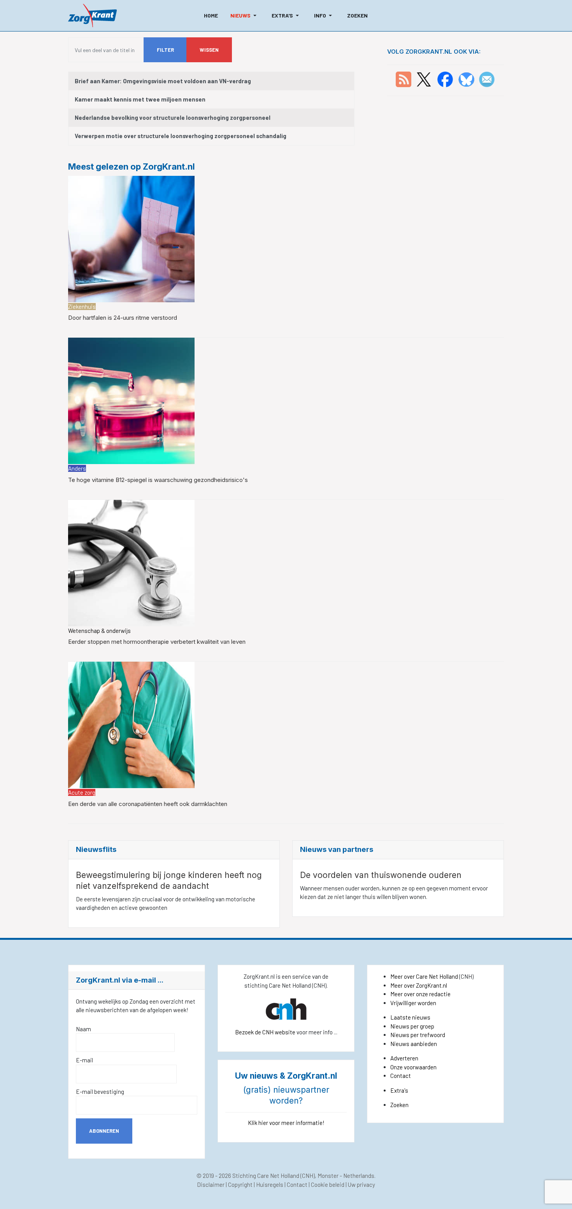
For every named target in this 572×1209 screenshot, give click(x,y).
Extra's (399, 1090)
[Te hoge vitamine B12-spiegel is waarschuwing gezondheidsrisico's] (131, 400)
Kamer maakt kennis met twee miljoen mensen (140, 99)
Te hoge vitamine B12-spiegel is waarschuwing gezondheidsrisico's (158, 480)
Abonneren (104, 1131)
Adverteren (404, 1058)
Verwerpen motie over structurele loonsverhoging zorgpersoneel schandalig (180, 135)
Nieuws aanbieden (413, 1043)
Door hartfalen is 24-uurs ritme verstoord (122, 317)
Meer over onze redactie (420, 993)
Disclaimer (211, 1184)
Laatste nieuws (410, 1017)
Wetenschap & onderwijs (99, 630)
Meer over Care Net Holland (424, 976)
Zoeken (399, 1104)
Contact (400, 1075)
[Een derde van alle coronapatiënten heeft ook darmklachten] (131, 723)
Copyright (240, 1184)
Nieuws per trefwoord (417, 1034)
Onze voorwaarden (413, 1067)
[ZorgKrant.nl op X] (424, 78)
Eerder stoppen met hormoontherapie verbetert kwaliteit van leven (157, 641)
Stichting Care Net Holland (265, 1175)
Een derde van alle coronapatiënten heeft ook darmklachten (147, 804)
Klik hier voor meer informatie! (286, 1122)
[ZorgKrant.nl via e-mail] (486, 78)
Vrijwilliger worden (413, 1002)
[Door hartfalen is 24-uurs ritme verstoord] (131, 238)
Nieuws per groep (412, 1026)
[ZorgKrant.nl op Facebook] (445, 78)
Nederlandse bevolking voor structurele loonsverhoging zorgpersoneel (172, 117)
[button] (244, 15)
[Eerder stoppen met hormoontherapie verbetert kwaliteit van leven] (131, 562)
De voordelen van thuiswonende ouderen (380, 875)
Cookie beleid (327, 1184)
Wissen (209, 50)
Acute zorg (81, 792)
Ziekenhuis (82, 306)
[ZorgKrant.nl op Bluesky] (468, 78)
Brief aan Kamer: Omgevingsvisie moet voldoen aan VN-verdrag (163, 80)
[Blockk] (92, 15)
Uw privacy (361, 1184)
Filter (165, 50)
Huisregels (269, 1184)
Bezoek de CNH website (265, 1032)
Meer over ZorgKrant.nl (418, 985)
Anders (77, 468)
